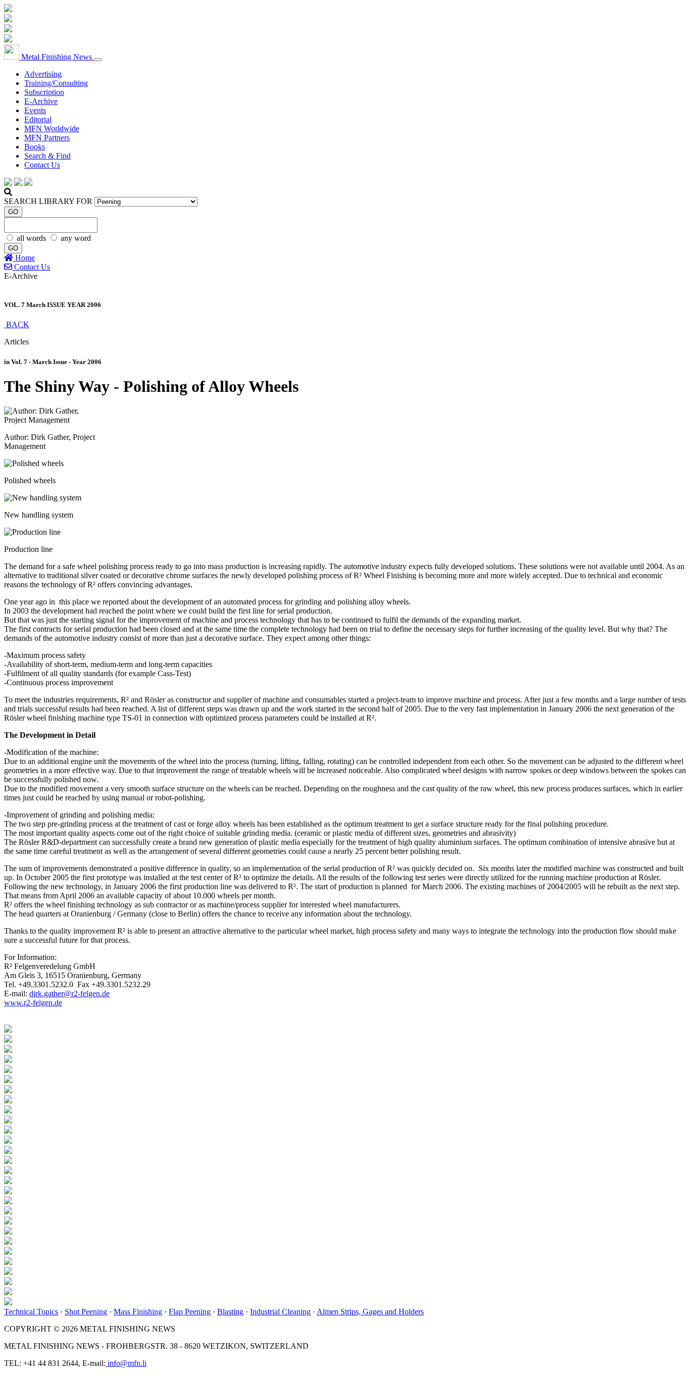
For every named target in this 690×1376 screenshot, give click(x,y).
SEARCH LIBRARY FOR (48, 201)
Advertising (43, 74)
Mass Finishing (138, 1311)
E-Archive (41, 101)
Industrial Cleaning (280, 1311)
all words (32, 238)
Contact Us (42, 165)
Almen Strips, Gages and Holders (370, 1311)
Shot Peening (86, 1311)
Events (35, 110)
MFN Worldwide (51, 128)
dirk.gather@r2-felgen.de (69, 993)
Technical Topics (31, 1311)
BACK (16, 324)
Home (24, 257)
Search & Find (47, 155)
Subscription (44, 92)
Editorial (38, 119)
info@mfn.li (126, 1363)
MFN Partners (47, 137)
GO (13, 212)
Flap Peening (190, 1311)
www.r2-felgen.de (33, 1002)
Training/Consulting (56, 83)
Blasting (230, 1311)
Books (34, 146)
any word (76, 238)
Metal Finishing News (56, 57)
